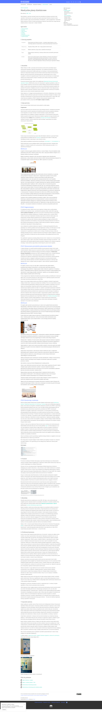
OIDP (22, 525)
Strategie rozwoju (67, 17)
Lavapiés (22, 151)
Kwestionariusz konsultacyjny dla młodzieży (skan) (32, 687)
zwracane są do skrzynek (45, 117)
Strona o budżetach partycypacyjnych (71, 25)
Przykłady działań (67, 10)
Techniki (65, 9)
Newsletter (63, 702)
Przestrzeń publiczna (67, 16)
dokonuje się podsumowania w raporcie (49, 503)
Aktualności (23, 4)
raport (46, 425)
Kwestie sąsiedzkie (67, 15)
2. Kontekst (23, 30)
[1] (44, 185)
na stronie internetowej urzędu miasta (34, 505)
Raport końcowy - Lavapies (28, 680)
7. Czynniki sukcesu (24, 36)
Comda (34, 699)
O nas (50, 4)
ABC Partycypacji (67, 8)
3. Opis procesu (24, 31)
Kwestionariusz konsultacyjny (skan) (29, 684)
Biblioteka (66, 22)
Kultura (65, 14)
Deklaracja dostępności (55, 702)
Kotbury (27, 699)
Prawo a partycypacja (68, 23)
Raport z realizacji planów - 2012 (29, 682)
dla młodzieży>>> (55, 141)
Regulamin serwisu (46, 702)
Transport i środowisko (68, 19)
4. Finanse (23, 32)
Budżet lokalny (66, 11)
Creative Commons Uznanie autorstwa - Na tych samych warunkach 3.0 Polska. (34, 695)
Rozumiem (4, 709)
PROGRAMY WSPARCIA (37, 4)
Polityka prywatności (38, 702)
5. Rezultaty (23, 33)
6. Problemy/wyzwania (25, 35)
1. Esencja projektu (24, 28)
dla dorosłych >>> (48, 141)
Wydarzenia (29, 4)
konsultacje (38, 137)
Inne (65, 21)
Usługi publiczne (67, 20)
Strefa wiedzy (45, 4)
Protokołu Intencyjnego (52, 295)
